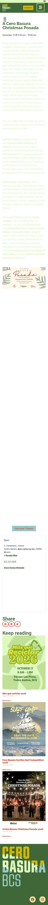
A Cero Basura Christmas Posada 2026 (22, 829)
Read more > (7, 700)
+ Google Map (10, 555)
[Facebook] (33, 899)
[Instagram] (42, 899)
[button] (5, 624)
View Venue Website (14, 567)
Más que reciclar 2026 (14, 693)
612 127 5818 (10, 561)
